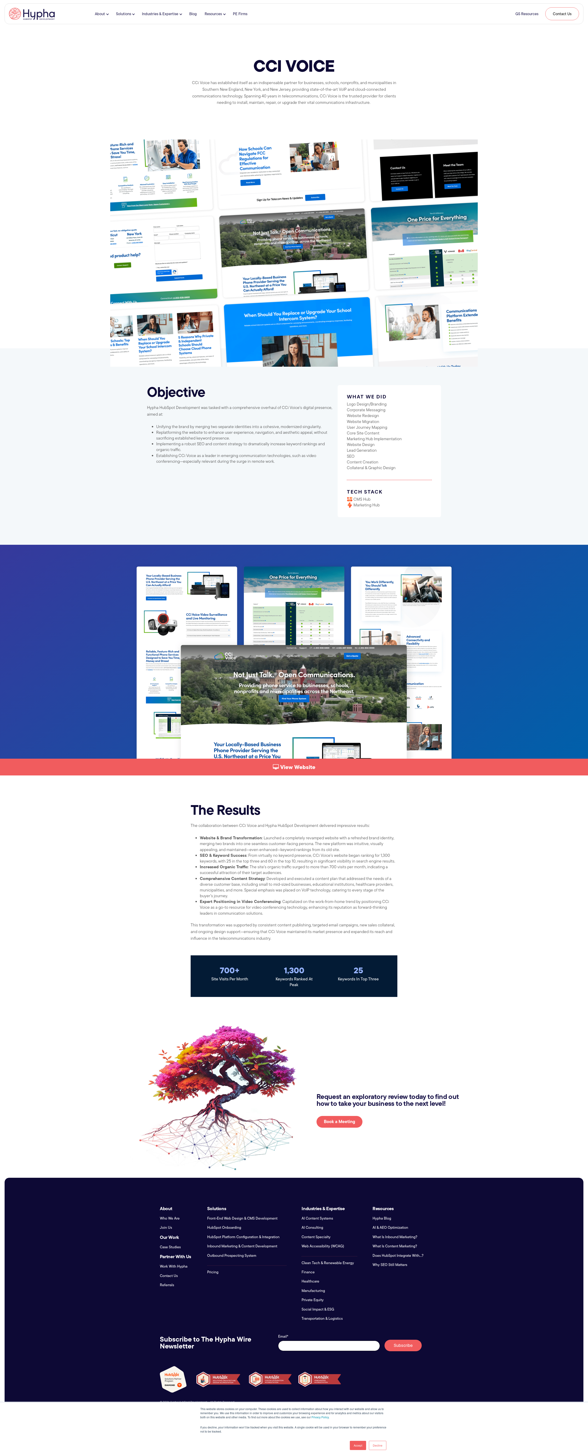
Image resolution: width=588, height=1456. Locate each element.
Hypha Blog (382, 1218)
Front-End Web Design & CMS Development (242, 1218)
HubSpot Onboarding (224, 1227)
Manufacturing (313, 1290)
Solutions (123, 14)
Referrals (167, 1285)
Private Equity (313, 1300)
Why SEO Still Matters (390, 1264)
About (100, 14)
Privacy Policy (320, 1417)
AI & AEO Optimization (390, 1227)
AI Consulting (312, 1227)
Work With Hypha (173, 1266)
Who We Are (170, 1218)
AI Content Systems (317, 1218)
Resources (213, 14)
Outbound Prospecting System (231, 1255)
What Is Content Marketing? (395, 1246)
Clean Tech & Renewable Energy (328, 1263)
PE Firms (240, 14)
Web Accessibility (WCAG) (323, 1246)
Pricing (212, 1272)
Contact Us (562, 14)
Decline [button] (377, 1445)
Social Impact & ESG (318, 1309)
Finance (308, 1272)
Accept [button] (358, 1445)
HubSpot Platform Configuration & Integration (243, 1237)
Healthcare (310, 1281)
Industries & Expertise (160, 14)
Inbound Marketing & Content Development (242, 1246)
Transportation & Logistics (322, 1318)
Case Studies (170, 1247)
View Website (297, 767)
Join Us (166, 1227)
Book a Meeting (339, 1121)
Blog (193, 14)
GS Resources (526, 14)
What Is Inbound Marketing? (395, 1237)
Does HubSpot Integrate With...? (398, 1255)
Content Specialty (316, 1237)
